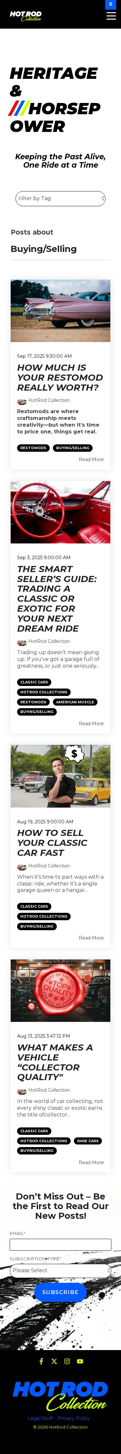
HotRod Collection (49, 400)
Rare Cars (88, 1141)
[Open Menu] (109, 16)
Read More (91, 459)
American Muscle (75, 702)
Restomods (33, 448)
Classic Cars (34, 682)
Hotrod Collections (43, 692)
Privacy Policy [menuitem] (74, 1418)
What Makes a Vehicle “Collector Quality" (55, 1062)
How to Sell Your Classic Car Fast (52, 842)
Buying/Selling (72, 448)
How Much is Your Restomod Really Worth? (60, 377)
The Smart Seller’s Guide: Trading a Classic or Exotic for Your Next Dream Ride (56, 598)
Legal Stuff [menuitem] (40, 1418)
